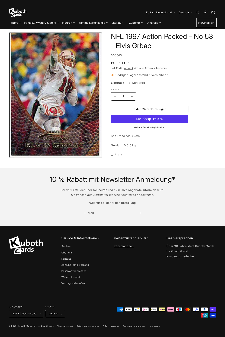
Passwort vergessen (73, 271)
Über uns (67, 252)
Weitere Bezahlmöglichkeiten (149, 127)
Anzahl (115, 89)
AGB (105, 326)
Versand (128, 68)
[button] (197, 12)
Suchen (66, 246)
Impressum (154, 326)
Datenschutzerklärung (87, 326)
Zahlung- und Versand (75, 264)
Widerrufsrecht (70, 277)
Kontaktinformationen (134, 326)
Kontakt (66, 258)
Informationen (124, 246)
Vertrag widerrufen (73, 283)
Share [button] (118, 154)
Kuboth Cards (25, 326)
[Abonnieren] (140, 213)
